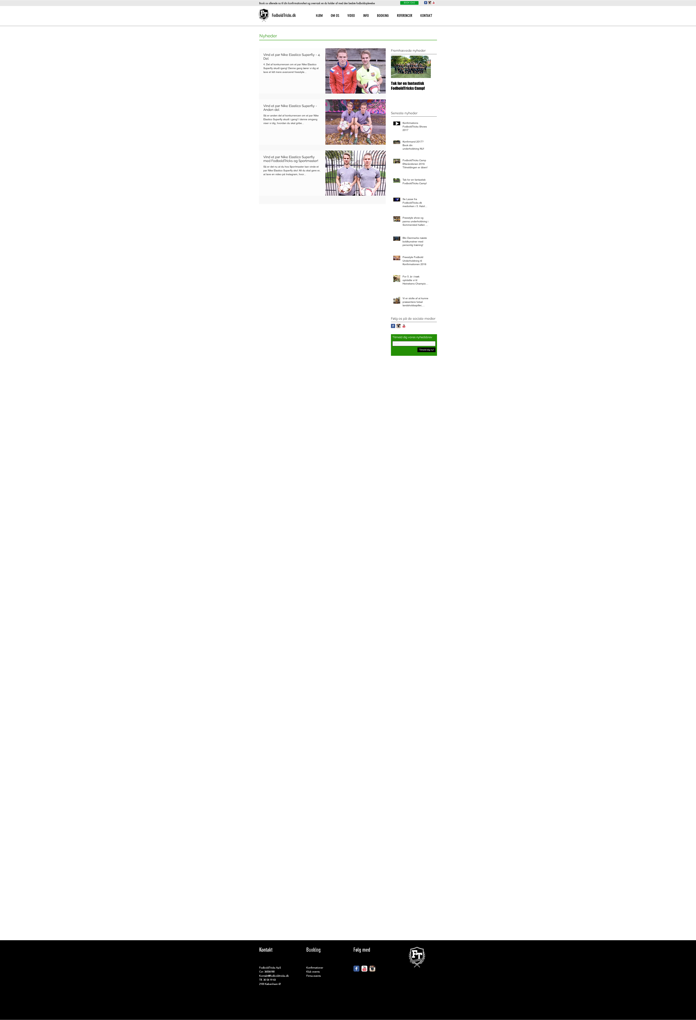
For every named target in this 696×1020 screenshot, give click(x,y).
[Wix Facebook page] (356, 969)
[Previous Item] (396, 67)
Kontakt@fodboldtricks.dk (274, 975)
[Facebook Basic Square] (393, 326)
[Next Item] (425, 67)
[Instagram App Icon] (429, 2)
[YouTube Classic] (433, 2)
